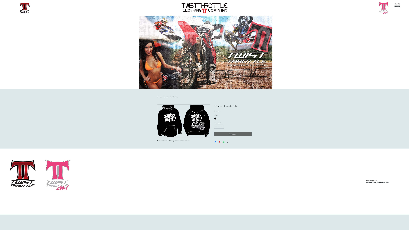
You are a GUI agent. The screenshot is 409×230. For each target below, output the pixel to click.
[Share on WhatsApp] (223, 142)
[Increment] (222, 127)
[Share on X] (227, 142)
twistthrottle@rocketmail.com (377, 182)
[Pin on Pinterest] (219, 142)
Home (159, 97)
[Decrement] (215, 127)
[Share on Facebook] (215, 142)
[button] (397, 4)
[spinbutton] (219, 127)
